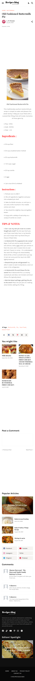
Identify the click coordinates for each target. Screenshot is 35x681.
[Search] (32, 3)
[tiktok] (7, 631)
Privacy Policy (25, 671)
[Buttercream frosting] (7, 520)
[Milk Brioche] (9, 349)
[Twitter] (13, 335)
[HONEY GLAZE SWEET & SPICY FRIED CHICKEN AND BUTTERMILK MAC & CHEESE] (26, 349)
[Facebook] (9, 335)
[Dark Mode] (29, 3)
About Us (14, 671)
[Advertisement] (17, 44)
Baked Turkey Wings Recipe (21, 529)
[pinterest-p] (14, 631)
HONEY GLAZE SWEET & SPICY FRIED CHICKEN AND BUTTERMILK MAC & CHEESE (25, 360)
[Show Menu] (2, 3)
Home (3, 10)
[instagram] (18, 631)
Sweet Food (6, 329)
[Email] (22, 335)
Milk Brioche (6, 356)
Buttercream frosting (21, 519)
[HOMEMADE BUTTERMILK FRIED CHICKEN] (9, 374)
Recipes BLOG (16, 677)
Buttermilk (10, 10)
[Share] (32, 21)
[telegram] (22, 631)
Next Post (29, 450)
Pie (17, 327)
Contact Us (17, 673)
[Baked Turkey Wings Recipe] (7, 530)
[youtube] (11, 631)
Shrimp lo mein (19, 538)
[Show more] (26, 335)
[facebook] (3, 631)
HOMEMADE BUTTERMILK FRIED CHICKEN (8, 383)
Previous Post (7, 450)
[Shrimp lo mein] (7, 539)
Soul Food (23, 327)
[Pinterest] (17, 335)
